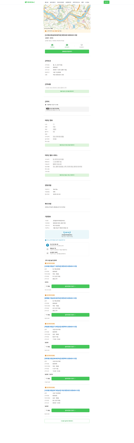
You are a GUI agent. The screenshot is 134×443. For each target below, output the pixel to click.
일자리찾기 (53, 2)
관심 (49, 286)
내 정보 (87, 2)
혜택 (82, 2)
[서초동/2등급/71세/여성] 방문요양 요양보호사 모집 (61, 266)
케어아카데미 (60, 2)
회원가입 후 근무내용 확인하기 (67, 91)
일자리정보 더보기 (69, 286)
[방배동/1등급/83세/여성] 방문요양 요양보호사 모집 (61, 298)
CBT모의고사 (76, 2)
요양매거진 (68, 2)
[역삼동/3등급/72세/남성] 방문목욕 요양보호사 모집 (61, 327)
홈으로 (46, 2)
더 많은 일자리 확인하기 (67, 421)
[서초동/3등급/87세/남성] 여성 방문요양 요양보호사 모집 (62, 390)
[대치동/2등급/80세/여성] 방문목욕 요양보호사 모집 (61, 358)
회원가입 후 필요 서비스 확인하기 (67, 175)
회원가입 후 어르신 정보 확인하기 (67, 145)
